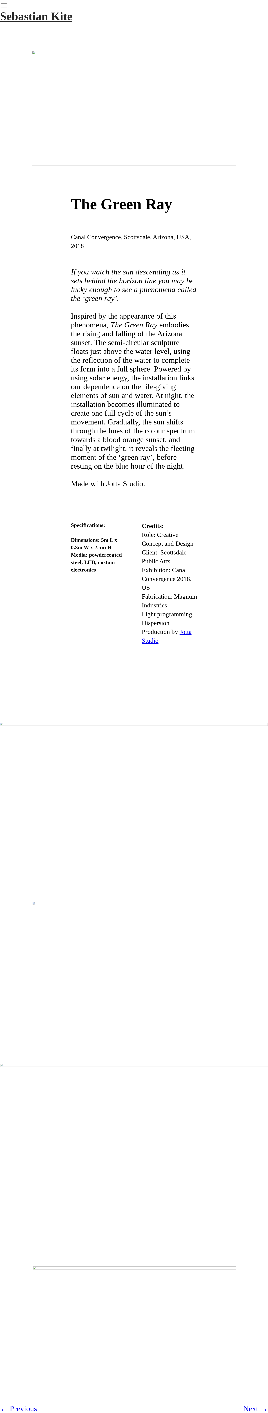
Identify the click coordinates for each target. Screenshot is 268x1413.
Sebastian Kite (36, 16)
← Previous (18, 1408)
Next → (255, 1408)
